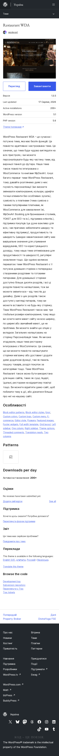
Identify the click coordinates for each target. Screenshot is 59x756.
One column (18, 428)
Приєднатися (38, 658)
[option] (11, 457)
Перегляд (14, 86)
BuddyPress (11, 700)
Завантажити (42, 86)
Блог (48, 412)
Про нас (8, 632)
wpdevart (13, 32)
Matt (7, 689)
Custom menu (39, 416)
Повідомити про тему (14, 541)
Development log (11, 581)
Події (34, 663)
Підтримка (9, 663)
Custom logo (25, 416)
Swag (35, 674)
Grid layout (45, 424)
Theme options (46, 428)
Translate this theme (13, 566)
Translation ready (34, 432)
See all (52, 501)
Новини (7, 637)
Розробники (10, 669)
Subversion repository (14, 585)
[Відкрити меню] (54, 4)
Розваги (31, 420)
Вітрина (35, 632)
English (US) (9, 560)
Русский (31, 560)
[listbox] (29, 457)
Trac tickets (9, 592)
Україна (14, 714)
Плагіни (35, 643)
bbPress (9, 695)
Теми (5, 13)
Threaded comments (13, 432)
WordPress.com (13, 684)
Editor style (20, 420)
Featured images (45, 420)
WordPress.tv (12, 674)
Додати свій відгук (12, 501)
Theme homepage (12, 127)
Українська (42, 560)
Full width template (29, 424)
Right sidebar (31, 428)
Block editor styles (35, 412)
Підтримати (39, 669)
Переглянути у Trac (13, 588)
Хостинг (8, 643)
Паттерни (36, 648)
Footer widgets (10, 424)
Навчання (8, 658)
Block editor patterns (13, 412)
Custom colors (10, 416)
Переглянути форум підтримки (19, 521)
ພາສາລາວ (21, 560)
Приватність (10, 648)
